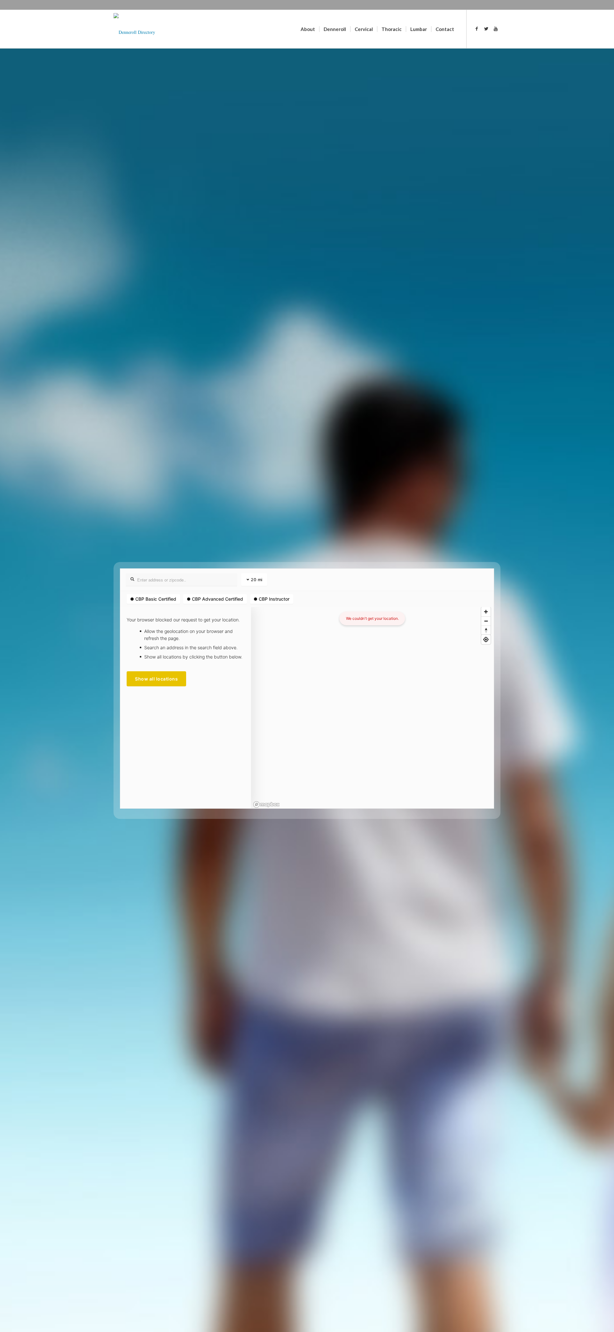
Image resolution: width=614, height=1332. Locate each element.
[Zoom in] (486, 611)
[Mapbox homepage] (266, 804)
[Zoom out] (486, 621)
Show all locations (156, 678)
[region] (372, 707)
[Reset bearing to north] (486, 630)
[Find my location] (486, 639)
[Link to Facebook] (476, 29)
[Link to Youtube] (495, 29)
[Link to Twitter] (486, 29)
